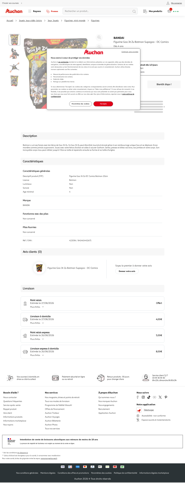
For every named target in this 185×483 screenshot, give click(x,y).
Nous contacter (10, 397)
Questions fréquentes (12, 401)
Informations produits (12, 417)
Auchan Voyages (52, 417)
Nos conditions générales (27, 473)
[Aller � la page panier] (173, 11)
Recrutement (104, 409)
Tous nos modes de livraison (57, 401)
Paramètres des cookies (80, 104)
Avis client (7, 413)
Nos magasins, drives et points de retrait (62, 397)
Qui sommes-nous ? (107, 397)
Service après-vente (12, 405)
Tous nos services (52, 428)
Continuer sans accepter (130, 52)
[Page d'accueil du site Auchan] (14, 11)
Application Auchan (107, 413)
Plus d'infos (35, 307)
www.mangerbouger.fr (49, 458)
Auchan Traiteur (52, 413)
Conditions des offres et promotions (73, 473)
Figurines (95, 20)
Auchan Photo (51, 424)
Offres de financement (54, 409)
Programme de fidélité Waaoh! (58, 405)
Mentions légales (47, 473)
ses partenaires (63, 62)
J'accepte (103, 104)
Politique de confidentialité (125, 473)
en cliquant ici (22, 453)
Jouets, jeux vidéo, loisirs (30, 20)
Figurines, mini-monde (74, 20)
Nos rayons (8, 424)
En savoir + (119, 50)
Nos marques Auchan (107, 401)
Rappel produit (9, 409)
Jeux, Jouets (53, 20)
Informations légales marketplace (154, 473)
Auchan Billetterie (53, 421)
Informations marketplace (14, 421)
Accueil (10, 20)
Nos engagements (106, 405)
